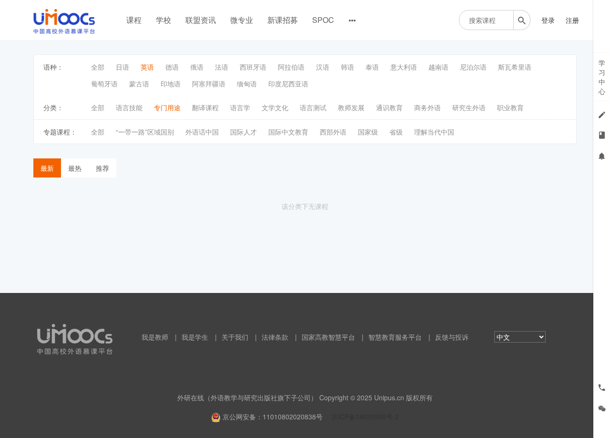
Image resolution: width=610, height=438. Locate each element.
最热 (74, 168)
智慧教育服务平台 (395, 337)
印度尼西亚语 (288, 83)
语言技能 (129, 107)
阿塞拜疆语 (208, 83)
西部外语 (333, 131)
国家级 (368, 131)
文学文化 (275, 107)
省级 (396, 131)
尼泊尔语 (473, 67)
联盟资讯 (200, 19)
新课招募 (282, 19)
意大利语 (403, 67)
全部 (97, 67)
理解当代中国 (434, 131)
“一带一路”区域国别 (145, 131)
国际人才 (243, 131)
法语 (221, 67)
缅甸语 (247, 83)
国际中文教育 (288, 131)
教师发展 (351, 107)
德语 (172, 67)
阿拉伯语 (291, 67)
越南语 (438, 67)
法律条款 (275, 337)
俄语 (196, 67)
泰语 (372, 67)
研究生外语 (469, 107)
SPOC (323, 19)
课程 (134, 19)
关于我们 (235, 337)
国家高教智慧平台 (328, 337)
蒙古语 (139, 83)
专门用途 (167, 107)
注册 (572, 20)
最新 (47, 168)
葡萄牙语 (104, 83)
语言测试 (313, 107)
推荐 (102, 168)
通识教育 (389, 107)
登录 (548, 20)
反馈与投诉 (451, 337)
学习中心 (602, 77)
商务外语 (427, 107)
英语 (147, 67)
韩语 (347, 67)
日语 (122, 67)
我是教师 (155, 337)
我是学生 (195, 337)
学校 (163, 19)
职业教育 (510, 107)
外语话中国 (202, 131)
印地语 (171, 83)
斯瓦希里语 (514, 67)
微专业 (241, 19)
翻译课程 (205, 107)
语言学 (240, 107)
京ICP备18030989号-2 (365, 416)
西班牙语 (253, 67)
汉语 (322, 67)
